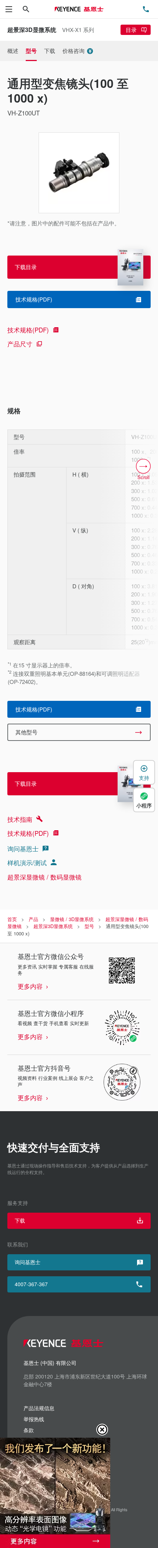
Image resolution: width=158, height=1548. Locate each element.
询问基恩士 (23, 848)
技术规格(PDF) (28, 329)
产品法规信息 (39, 1408)
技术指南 (19, 819)
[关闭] (102, 1430)
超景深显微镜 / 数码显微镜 (44, 876)
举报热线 (34, 1419)
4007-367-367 (31, 1284)
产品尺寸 (19, 343)
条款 (29, 1430)
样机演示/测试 (27, 862)
